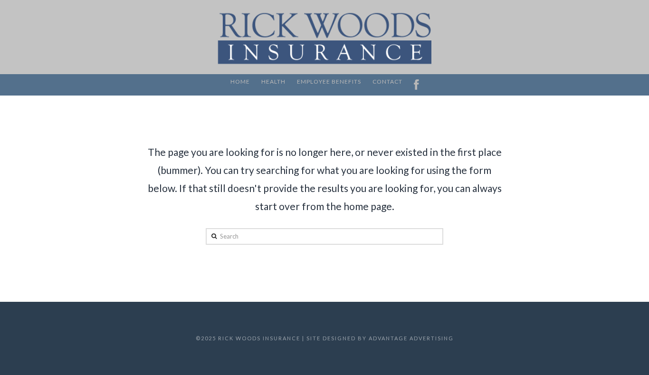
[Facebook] (416, 85)
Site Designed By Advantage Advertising (380, 338)
